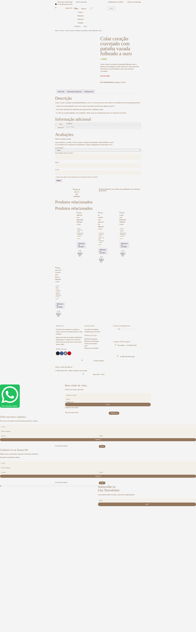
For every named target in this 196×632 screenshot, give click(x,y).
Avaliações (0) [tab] (88, 91)
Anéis (76, 8)
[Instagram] (58, 353)
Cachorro (77, 26)
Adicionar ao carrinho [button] (81, 245)
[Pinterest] (69, 353)
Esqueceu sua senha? (72, 407)
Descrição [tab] (61, 91)
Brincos (83, 8)
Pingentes (80, 16)
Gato (85, 26)
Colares (80, 12)
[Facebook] (62, 353)
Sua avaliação (59, 148)
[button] (91, 8)
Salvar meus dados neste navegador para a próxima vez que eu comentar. (77, 177)
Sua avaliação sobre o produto (64, 153)
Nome (57, 162)
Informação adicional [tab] (74, 91)
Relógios (80, 23)
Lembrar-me (69, 402)
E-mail (57, 169)
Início (56, 30)
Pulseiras (81, 19)
